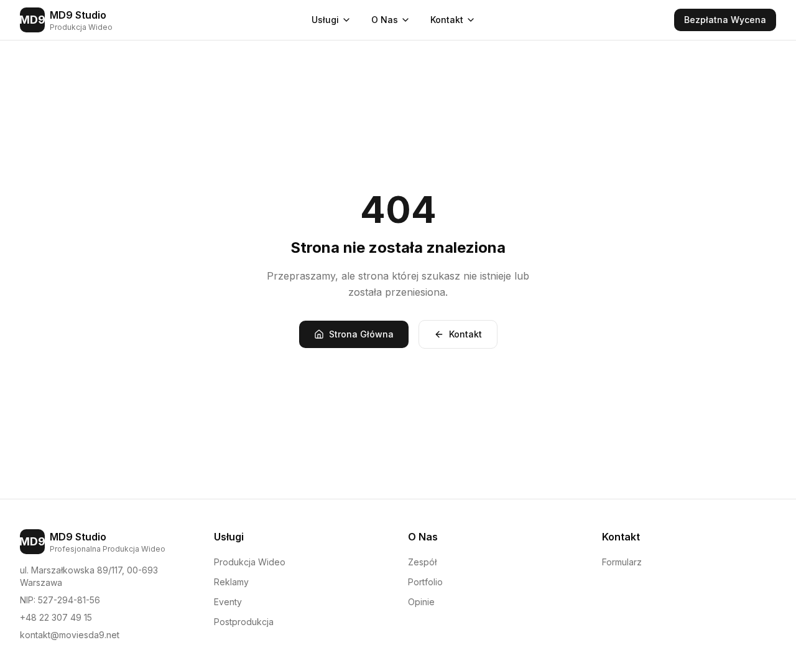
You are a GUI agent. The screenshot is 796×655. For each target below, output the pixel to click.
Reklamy (231, 582)
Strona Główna (361, 334)
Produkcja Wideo (249, 562)
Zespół (422, 562)
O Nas (384, 19)
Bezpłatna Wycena (725, 19)
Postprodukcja (244, 621)
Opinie (421, 601)
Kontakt (446, 19)
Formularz (622, 562)
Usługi (325, 19)
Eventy (228, 601)
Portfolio (425, 582)
